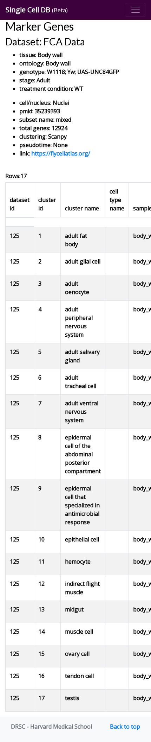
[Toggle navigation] (135, 10)
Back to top (125, 726)
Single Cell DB (37, 9)
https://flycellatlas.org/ (60, 153)
